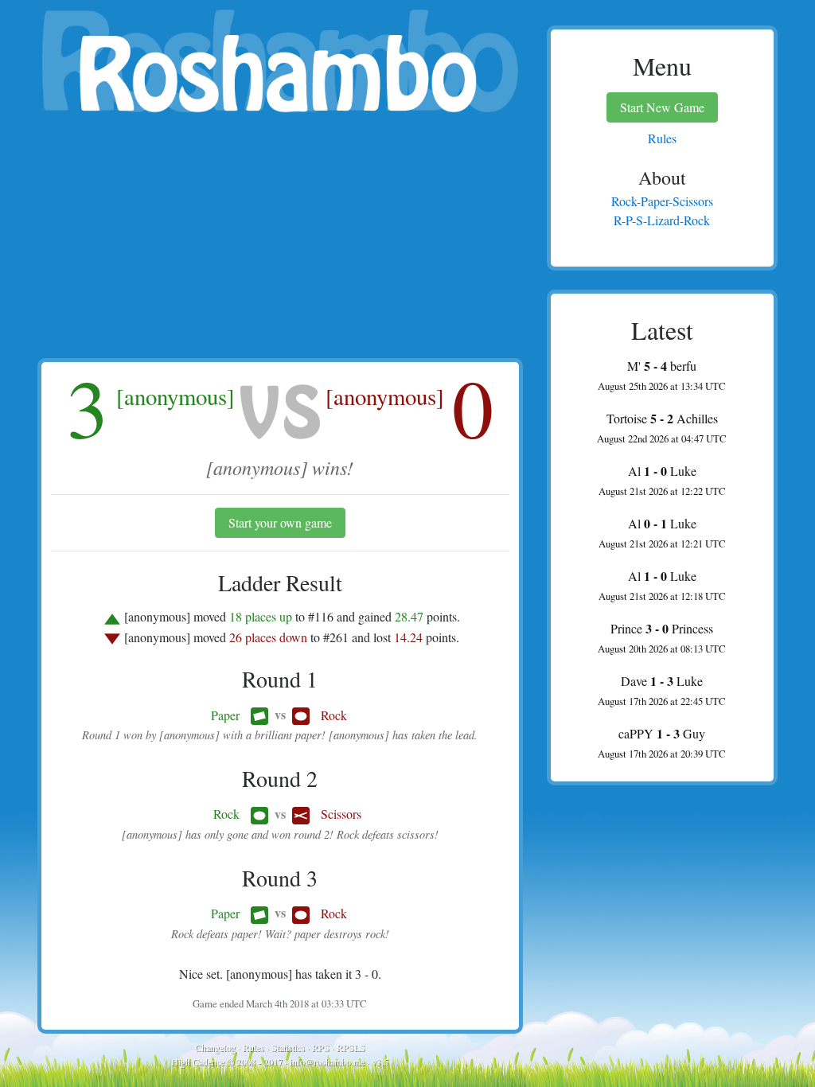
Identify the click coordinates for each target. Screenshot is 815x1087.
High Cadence (197, 1061)
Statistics (288, 1047)
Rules (253, 1047)
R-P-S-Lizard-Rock (662, 220)
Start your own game (280, 522)
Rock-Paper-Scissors (662, 201)
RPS (321, 1047)
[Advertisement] (280, 238)
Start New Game (662, 107)
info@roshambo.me (327, 1061)
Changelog (215, 1047)
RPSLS (351, 1047)
